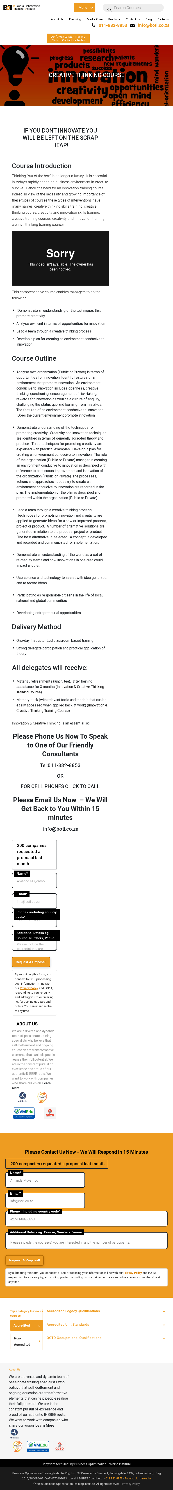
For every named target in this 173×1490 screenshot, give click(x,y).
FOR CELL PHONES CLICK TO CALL (60, 786)
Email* (21, 894)
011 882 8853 (114, 1478)
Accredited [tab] (22, 1325)
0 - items (163, 19)
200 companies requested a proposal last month (32, 854)
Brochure (114, 19)
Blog (149, 19)
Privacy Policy (29, 988)
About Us (57, 19)
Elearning (75, 19)
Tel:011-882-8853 (60, 765)
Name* (22, 874)
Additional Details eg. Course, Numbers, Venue (35, 935)
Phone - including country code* (36, 914)
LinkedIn (145, 1478)
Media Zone (94, 19)
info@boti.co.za (154, 25)
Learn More (44, 1425)
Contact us (133, 19)
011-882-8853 (112, 25)
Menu (82, 7)
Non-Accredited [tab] (22, 1341)
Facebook (131, 1478)
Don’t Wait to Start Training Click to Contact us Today (68, 38)
